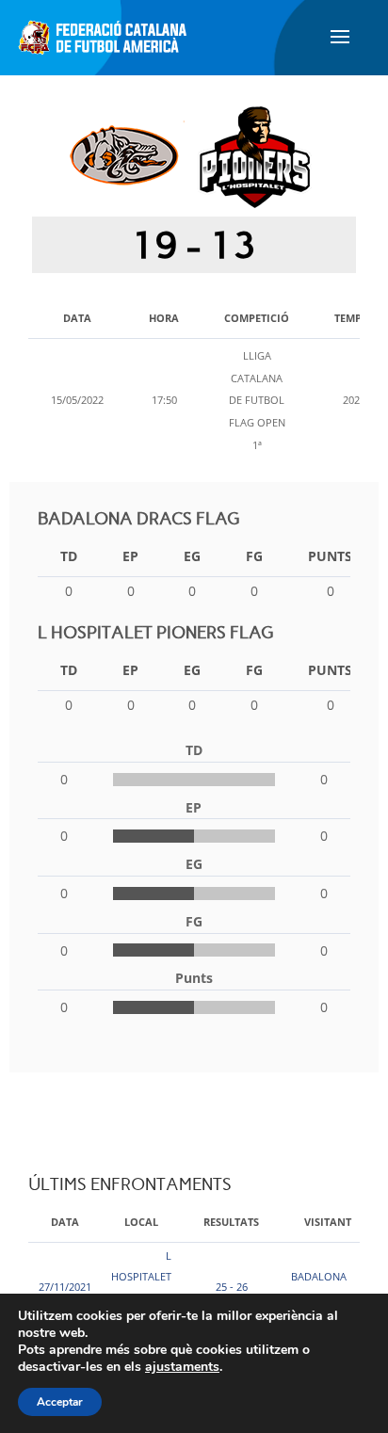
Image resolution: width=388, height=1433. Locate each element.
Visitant (327, 1222)
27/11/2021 (65, 1287)
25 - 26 (232, 1287)
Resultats (231, 1222)
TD (68, 556)
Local (141, 1222)
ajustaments (182, 1367)
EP (130, 556)
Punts (330, 556)
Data (65, 1222)
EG (192, 556)
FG (254, 556)
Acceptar (60, 1401)
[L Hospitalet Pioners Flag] (254, 155)
